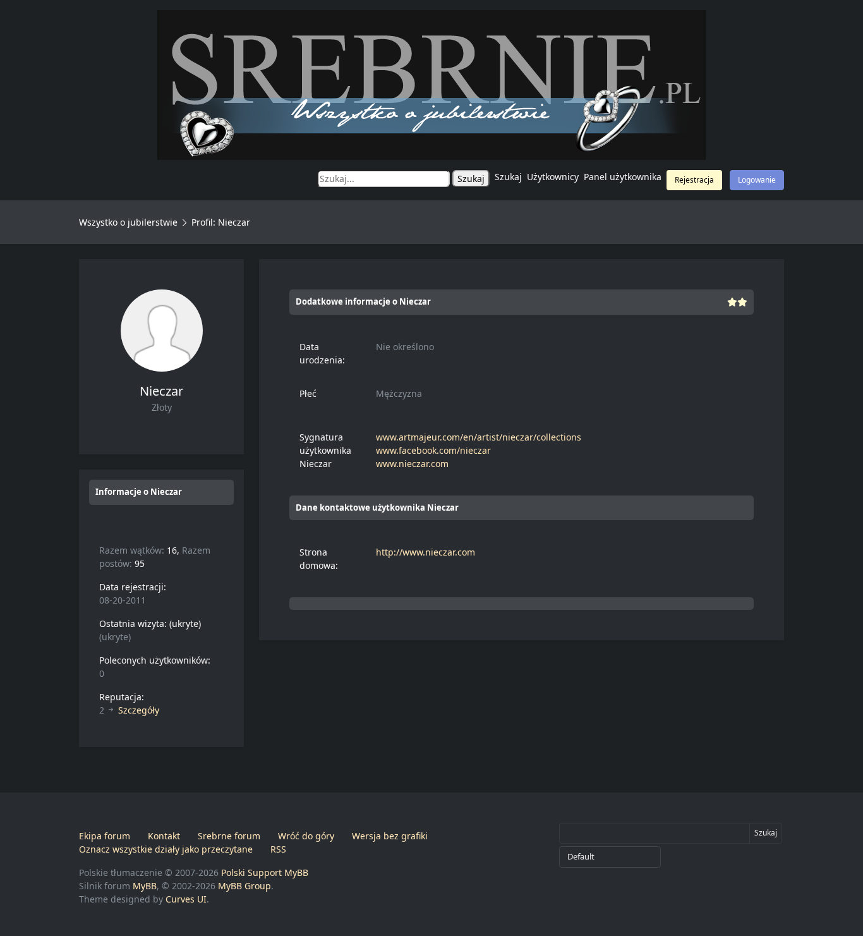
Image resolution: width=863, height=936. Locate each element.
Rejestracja (694, 179)
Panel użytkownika (622, 177)
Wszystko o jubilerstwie (128, 222)
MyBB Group (244, 886)
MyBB (145, 886)
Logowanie (757, 179)
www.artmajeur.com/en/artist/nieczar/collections (478, 437)
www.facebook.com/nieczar (433, 450)
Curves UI (186, 899)
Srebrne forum (229, 836)
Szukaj (508, 177)
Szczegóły (138, 710)
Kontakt (164, 836)
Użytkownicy (553, 177)
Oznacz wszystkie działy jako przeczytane (166, 849)
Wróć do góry (306, 836)
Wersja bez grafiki (390, 836)
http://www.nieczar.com (425, 552)
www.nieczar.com (412, 464)
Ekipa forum (104, 836)
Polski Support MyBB (264, 872)
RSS (278, 849)
